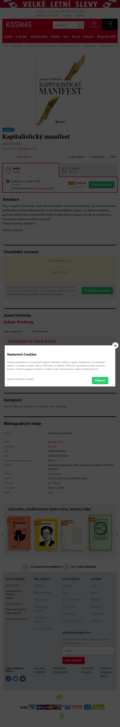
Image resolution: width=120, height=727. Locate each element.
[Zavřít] (115, 345)
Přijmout (100, 380)
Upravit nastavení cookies (20, 378)
